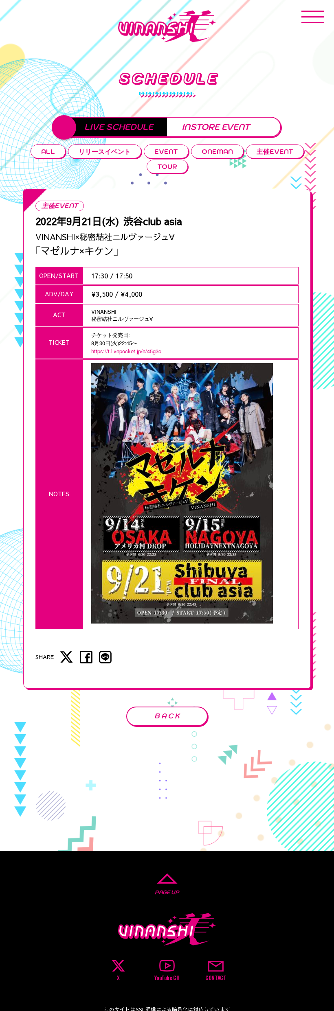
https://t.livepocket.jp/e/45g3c (126, 351)
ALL (48, 151)
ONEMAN (217, 151)
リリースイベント (105, 151)
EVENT (166, 151)
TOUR (167, 166)
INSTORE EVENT (216, 126)
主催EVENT (275, 151)
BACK (167, 715)
